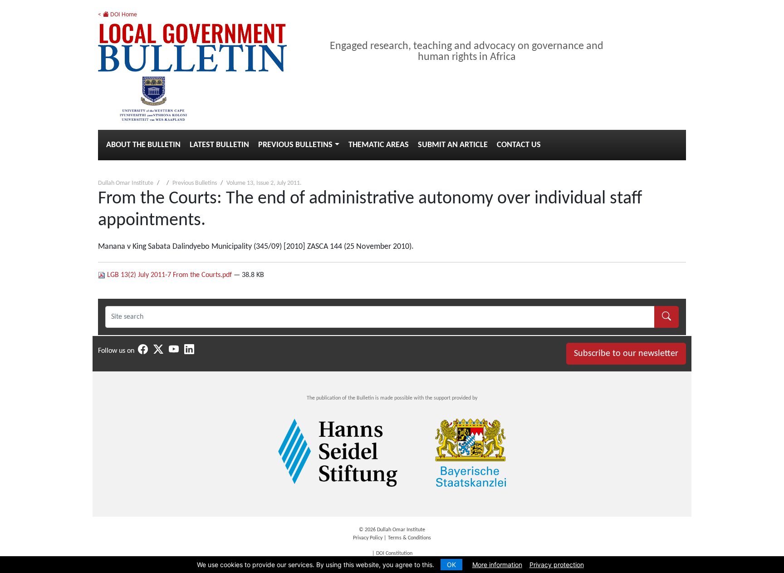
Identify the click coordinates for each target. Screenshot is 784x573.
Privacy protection (556, 564)
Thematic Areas (378, 145)
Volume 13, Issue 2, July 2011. (264, 183)
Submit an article (453, 145)
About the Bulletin (143, 145)
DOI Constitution (394, 553)
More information (497, 564)
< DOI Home (117, 14)
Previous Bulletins (295, 145)
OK (451, 564)
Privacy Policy (367, 538)
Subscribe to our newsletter (626, 353)
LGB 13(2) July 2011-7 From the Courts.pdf (169, 275)
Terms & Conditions (409, 538)
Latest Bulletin (219, 145)
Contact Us (519, 145)
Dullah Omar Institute (125, 183)
